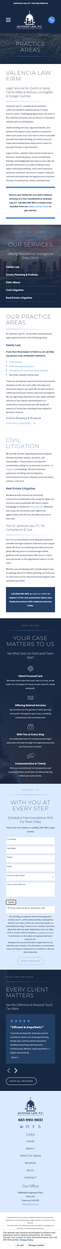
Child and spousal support (21, 366)
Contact (30, 1177)
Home (30, 1141)
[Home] (29, 20)
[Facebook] (33, 1126)
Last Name (11, 848)
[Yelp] (39, 1126)
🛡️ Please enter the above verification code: (26, 908)
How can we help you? (16, 884)
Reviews (30, 1162)
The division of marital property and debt (29, 370)
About (30, 1148)
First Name (11, 839)
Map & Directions (30, 1204)
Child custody (15, 362)
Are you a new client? (16, 875)
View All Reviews (21, 1081)
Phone (9, 857)
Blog (30, 1170)
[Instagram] (27, 1126)
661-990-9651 (30, 1120)
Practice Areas (30, 1155)
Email (9, 866)
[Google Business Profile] (21, 1126)
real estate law (36, 506)
